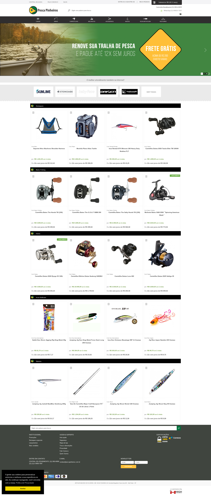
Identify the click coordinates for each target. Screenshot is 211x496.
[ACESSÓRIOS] (109, 18)
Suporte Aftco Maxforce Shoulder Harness (49, 148)
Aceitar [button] (22, 488)
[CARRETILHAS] (73, 18)
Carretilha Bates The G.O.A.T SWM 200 (86, 212)
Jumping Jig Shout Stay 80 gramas (162, 404)
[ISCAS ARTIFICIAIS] (145, 18)
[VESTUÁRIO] (163, 18)
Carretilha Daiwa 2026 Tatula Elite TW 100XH (162, 148)
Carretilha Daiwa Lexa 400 (124, 276)
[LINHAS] (38, 18)
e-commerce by (176, 489)
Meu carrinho (154, 2)
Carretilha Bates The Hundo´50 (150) (49, 212)
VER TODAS (151, 92)
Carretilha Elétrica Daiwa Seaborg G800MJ (86, 276)
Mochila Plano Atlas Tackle (87, 148)
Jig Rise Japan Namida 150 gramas (162, 340)
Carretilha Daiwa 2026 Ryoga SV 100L (49, 276)
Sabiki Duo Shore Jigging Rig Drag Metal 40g (49, 340)
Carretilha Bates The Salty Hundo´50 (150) (124, 212)
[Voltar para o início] (44, 10)
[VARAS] (56, 18)
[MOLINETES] (91, 18)
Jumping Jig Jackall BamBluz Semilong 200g (49, 404)
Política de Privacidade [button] (25, 483)
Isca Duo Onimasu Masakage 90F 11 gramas (124, 340)
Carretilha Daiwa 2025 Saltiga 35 (162, 276)
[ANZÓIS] (127, 18)
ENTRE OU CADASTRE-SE (126, 2)
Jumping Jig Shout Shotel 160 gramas (124, 404)
